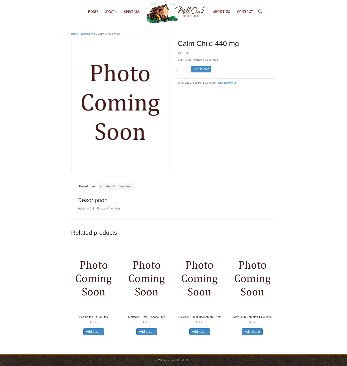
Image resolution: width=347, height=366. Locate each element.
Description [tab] (87, 186)
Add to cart (201, 69)
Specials (132, 12)
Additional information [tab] (115, 186)
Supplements (88, 33)
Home (93, 12)
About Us (221, 12)
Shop (109, 12)
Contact (245, 12)
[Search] (259, 11)
